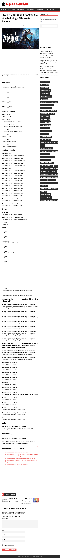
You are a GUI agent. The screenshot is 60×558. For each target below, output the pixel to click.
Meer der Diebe (45, 171)
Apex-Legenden (45, 82)
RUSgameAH (14, 25)
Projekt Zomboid (10, 494)
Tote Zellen (44, 99)
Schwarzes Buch (45, 90)
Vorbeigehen (40, 9)
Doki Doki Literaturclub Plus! (49, 102)
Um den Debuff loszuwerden (48, 110)
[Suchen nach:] (49, 26)
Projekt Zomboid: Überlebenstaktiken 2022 (16, 452)
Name (3, 530)
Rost (55, 165)
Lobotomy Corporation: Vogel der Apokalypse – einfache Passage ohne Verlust (48, 61)
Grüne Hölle (44, 134)
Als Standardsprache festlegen (48, 19)
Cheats (52, 9)
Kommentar (5, 518)
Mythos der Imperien (46, 148)
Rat (47, 9)
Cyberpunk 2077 (45, 93)
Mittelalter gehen (46, 131)
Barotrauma (44, 87)
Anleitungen (11, 9)
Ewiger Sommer (45, 116)
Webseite (4, 539)
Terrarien (53, 171)
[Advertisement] (20, 61)
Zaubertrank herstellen (47, 157)
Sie (38, 447)
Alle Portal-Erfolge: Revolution (47, 66)
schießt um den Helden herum (49, 188)
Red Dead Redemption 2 (47, 162)
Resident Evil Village (46, 165)
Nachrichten (20, 9)
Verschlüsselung (45, 139)
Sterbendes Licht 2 (46, 108)
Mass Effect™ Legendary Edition (49, 142)
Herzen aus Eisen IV (46, 136)
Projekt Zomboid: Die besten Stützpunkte (16, 464)
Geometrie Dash (45, 128)
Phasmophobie (45, 154)
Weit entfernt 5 (45, 119)
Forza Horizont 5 (46, 125)
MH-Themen (39, 556)
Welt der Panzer (45, 194)
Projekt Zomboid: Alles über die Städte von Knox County (20, 458)
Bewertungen (30, 9)
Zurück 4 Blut (45, 84)
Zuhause (3, 9)
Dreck (42, 145)
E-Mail (3, 535)
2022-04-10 (6, 25)
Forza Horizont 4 (46, 122)
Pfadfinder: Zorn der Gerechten (50, 151)
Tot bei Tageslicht (46, 96)
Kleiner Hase (51, 180)
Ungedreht (44, 186)
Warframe (44, 191)
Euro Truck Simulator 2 (47, 113)
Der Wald (43, 180)
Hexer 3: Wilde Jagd (46, 197)
